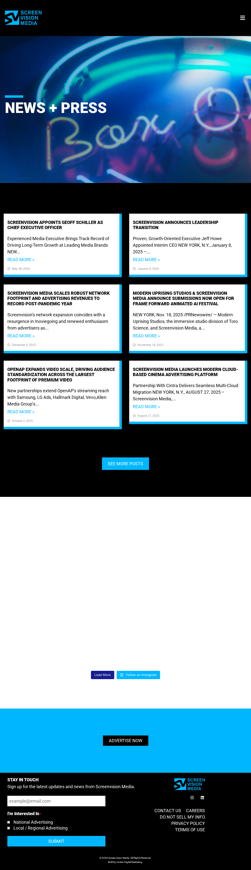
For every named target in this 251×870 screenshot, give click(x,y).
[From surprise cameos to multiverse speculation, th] (208, 596)
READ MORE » (20, 259)
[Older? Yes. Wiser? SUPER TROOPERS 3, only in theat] (42, 644)
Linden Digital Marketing (129, 862)
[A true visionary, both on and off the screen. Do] (42, 549)
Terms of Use (190, 829)
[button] (242, 18)
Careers (195, 810)
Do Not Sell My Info (182, 817)
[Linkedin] (202, 797)
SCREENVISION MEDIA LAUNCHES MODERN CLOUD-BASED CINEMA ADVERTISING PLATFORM (185, 372)
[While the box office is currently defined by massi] (208, 549)
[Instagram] (192, 797)
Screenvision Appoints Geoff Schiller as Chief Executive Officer (55, 225)
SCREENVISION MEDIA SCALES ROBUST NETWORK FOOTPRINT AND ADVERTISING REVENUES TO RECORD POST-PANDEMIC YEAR (58, 298)
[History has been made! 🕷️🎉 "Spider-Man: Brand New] (125, 644)
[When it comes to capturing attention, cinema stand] (125, 549)
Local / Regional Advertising (40, 828)
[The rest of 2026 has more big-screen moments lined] (42, 596)
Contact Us (167, 810)
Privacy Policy (188, 823)
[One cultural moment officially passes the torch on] (208, 644)
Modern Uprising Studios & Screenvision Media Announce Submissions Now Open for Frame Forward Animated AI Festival (183, 298)
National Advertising (33, 822)
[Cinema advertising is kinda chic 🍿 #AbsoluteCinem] (125, 596)
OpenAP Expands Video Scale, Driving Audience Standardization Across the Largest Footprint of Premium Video (61, 374)
